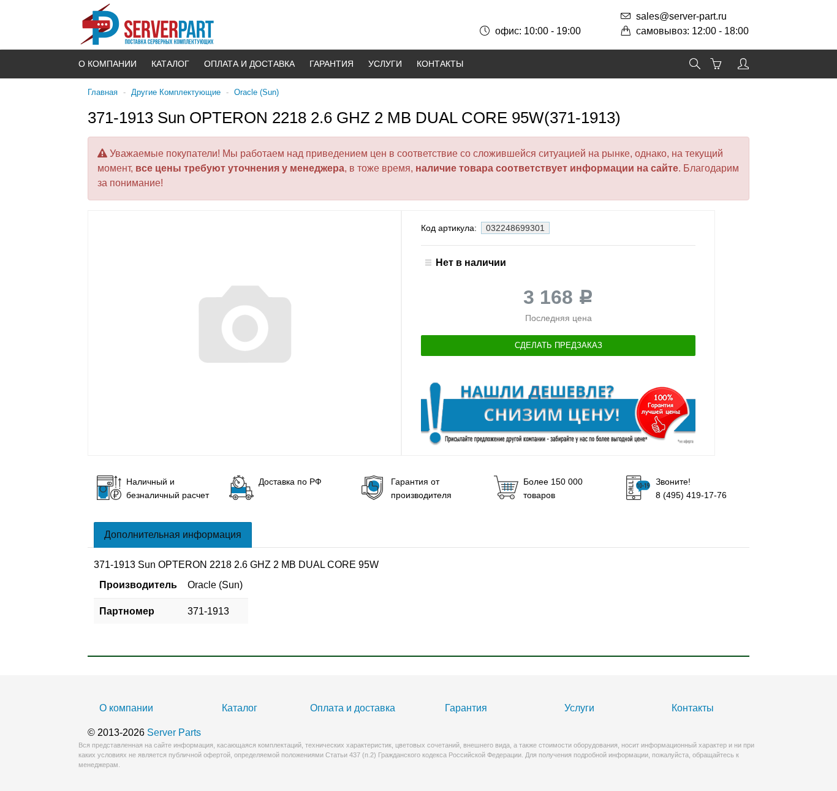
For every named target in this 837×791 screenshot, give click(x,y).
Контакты (440, 64)
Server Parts (174, 732)
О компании (107, 64)
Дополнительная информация (172, 534)
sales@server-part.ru (681, 16)
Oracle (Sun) (256, 92)
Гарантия (331, 64)
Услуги (385, 64)
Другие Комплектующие (176, 92)
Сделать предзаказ (558, 345)
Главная (103, 92)
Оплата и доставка (249, 64)
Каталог (170, 64)
